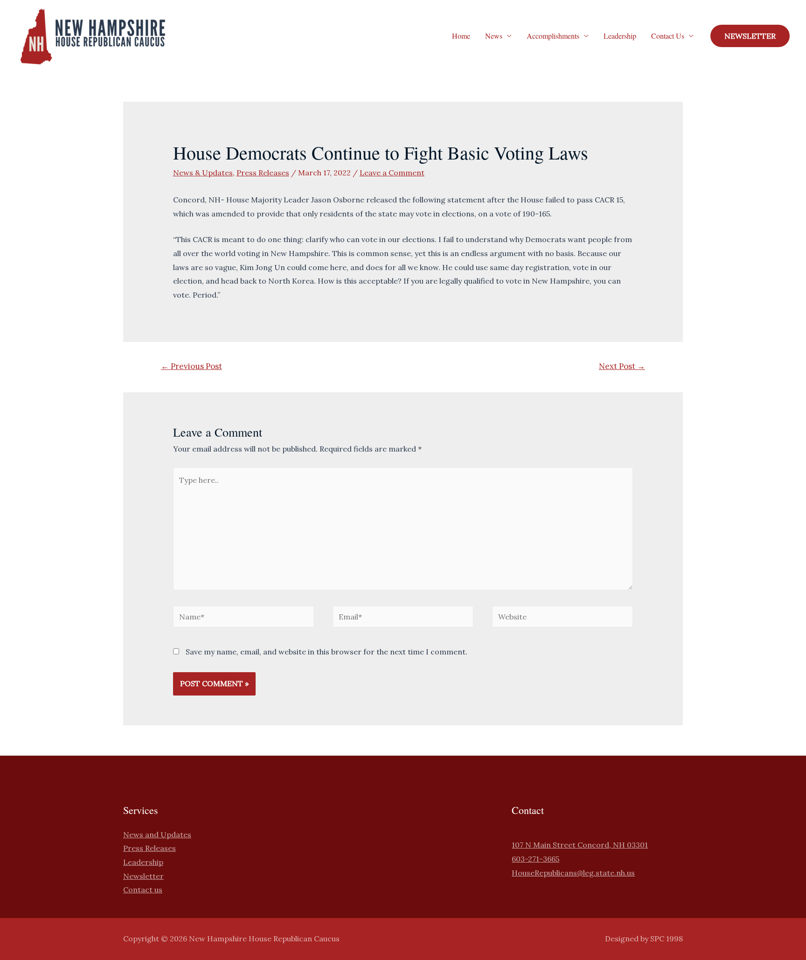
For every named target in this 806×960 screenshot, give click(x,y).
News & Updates (203, 172)
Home (461, 36)
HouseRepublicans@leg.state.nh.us (573, 872)
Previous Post (191, 366)
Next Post (622, 366)
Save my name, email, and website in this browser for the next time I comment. (326, 651)
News (493, 36)
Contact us (142, 889)
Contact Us (667, 36)
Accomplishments (553, 36)
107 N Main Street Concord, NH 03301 (580, 844)
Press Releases (262, 172)
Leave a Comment (392, 172)
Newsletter (143, 876)
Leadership (620, 36)
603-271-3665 (535, 858)
